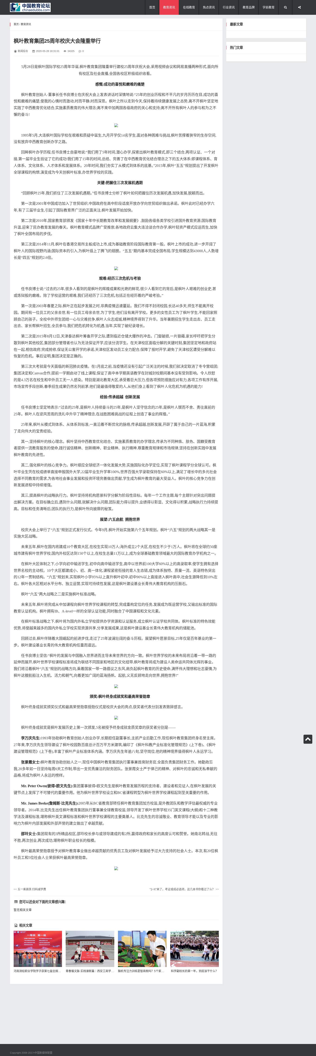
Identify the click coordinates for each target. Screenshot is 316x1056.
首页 (152, 7)
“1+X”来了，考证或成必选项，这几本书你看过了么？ (184, 889)
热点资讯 (209, 7)
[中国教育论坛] (30, 7)
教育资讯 (169, 7)
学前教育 (269, 7)
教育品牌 (249, 7)
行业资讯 (229, 7)
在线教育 (189, 7)
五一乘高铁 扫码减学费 (30, 889)
